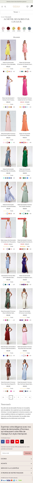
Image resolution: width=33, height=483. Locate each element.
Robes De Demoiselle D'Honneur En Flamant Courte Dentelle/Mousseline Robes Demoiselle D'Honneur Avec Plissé (24, 63)
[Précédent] (3, 397)
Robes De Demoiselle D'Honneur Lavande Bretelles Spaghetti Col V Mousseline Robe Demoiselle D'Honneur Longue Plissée (8, 205)
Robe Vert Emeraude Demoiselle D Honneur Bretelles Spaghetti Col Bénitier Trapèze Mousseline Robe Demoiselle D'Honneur (25, 170)
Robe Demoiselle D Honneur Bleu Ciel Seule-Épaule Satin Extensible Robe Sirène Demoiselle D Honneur (25, 383)
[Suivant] (30, 397)
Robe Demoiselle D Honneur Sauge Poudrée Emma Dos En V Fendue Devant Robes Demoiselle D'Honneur (24, 241)
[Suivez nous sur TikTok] (22, 441)
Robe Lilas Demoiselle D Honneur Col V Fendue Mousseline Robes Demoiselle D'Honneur (8, 99)
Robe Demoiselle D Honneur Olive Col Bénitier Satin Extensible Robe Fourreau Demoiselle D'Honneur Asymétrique (8, 312)
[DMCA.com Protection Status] (20, 480)
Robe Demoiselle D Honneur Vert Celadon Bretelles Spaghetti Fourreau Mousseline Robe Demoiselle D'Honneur (25, 205)
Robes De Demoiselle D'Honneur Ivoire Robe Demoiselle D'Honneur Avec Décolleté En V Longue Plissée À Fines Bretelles (24, 312)
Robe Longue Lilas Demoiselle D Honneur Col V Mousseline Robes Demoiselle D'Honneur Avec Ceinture (8, 241)
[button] (3, 29)
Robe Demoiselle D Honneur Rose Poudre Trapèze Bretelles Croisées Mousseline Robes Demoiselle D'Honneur (8, 134)
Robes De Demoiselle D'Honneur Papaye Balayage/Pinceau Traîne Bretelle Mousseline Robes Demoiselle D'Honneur (24, 134)
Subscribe (27, 453)
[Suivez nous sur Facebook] (3, 441)
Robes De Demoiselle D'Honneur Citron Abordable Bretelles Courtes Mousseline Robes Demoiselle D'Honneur (8, 63)
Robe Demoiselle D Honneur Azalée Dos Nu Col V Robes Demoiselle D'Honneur (25, 99)
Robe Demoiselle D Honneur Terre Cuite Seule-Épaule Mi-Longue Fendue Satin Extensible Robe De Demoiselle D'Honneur (8, 383)
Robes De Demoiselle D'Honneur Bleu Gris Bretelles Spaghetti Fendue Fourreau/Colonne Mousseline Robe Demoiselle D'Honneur (8, 170)
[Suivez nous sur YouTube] (17, 441)
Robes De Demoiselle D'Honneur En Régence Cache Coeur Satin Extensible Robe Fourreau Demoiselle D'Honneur (24, 276)
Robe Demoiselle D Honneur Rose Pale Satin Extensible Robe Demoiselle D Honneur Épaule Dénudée (25, 347)
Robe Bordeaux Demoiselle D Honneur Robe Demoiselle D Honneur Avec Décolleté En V (8, 347)
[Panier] (31, 6)
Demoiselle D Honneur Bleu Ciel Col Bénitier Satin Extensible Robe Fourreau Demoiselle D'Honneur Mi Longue (8, 276)
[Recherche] (5, 6)
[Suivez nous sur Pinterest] (12, 441)
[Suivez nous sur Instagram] (7, 441)
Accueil (2, 17)
